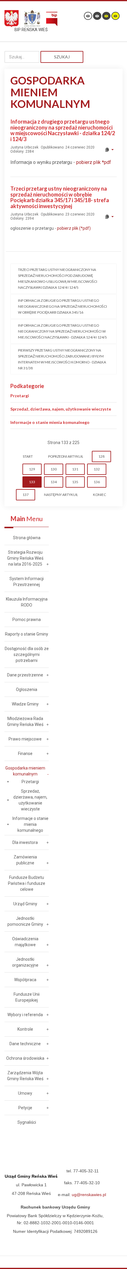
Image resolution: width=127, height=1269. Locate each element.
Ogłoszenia (26, 689)
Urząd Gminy (25, 903)
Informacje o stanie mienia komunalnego (49, 422)
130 (54, 469)
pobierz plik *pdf (93, 162)
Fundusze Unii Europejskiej (27, 997)
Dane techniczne (25, 1043)
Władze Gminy (25, 704)
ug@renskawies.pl (89, 1194)
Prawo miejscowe (25, 739)
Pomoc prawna (26, 619)
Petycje (25, 1107)
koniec (99, 494)
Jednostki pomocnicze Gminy (25, 921)
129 (32, 469)
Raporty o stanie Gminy (26, 634)
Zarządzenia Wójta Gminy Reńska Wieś (25, 1075)
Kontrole (25, 1029)
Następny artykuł (61, 494)
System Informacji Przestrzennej (26, 581)
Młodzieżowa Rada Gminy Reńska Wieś (25, 721)
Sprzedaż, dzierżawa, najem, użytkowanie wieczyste (60, 408)
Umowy (25, 1093)
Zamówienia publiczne (25, 860)
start (28, 456)
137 (25, 494)
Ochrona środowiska (25, 1058)
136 (97, 482)
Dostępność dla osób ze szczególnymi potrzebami (27, 654)
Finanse (25, 753)
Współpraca (25, 979)
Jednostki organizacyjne (25, 962)
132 (97, 469)
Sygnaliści (26, 1122)
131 (75, 469)
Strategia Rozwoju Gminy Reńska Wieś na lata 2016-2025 (25, 558)
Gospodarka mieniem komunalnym (25, 771)
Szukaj (62, 56)
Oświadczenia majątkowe (25, 941)
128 (101, 456)
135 (75, 482)
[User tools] (109, 149)
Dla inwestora (25, 842)
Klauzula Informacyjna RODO (27, 602)
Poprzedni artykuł (65, 456)
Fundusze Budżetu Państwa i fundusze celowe (26, 883)
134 (54, 482)
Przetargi (19, 395)
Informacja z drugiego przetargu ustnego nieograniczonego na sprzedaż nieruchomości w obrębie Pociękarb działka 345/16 (62, 306)
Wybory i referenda (25, 1014)
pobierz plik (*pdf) (74, 228)
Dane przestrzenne (25, 675)
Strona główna (26, 537)
